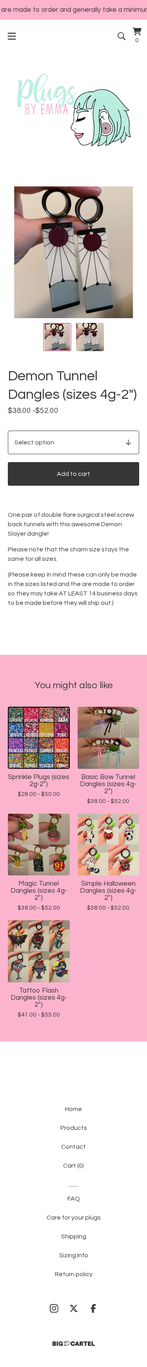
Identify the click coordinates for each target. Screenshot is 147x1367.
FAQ (73, 1199)
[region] (73, 10)
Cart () (73, 1166)
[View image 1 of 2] (57, 337)
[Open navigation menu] (12, 36)
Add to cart (73, 474)
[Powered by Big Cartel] (74, 1343)
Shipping (73, 1236)
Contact (73, 1147)
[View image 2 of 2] (90, 337)
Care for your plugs (74, 1217)
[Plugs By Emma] (73, 110)
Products (73, 1128)
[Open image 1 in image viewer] (73, 252)
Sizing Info (73, 1255)
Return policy (74, 1274)
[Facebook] (93, 1308)
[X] (74, 1308)
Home (73, 1109)
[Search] (121, 36)
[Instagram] (54, 1308)
